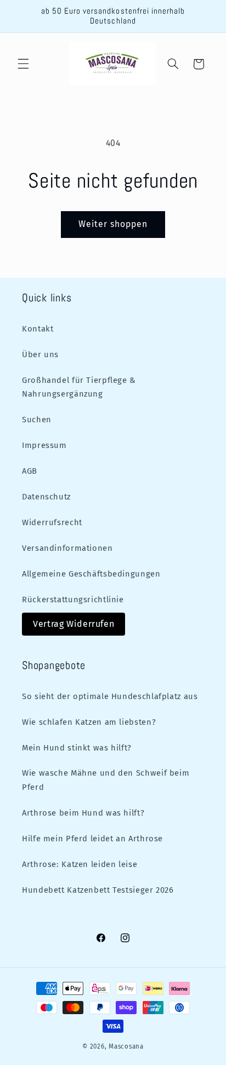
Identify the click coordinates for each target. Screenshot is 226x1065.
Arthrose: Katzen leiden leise (79, 864)
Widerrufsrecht (52, 522)
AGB (29, 471)
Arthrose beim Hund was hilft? (83, 813)
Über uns (40, 354)
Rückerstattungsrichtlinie (73, 599)
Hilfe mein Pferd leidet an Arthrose (92, 838)
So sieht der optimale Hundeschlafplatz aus (109, 696)
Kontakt (37, 329)
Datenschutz (46, 497)
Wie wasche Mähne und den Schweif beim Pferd (105, 780)
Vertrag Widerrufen (73, 624)
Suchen (37, 419)
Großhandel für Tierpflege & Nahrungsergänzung (79, 387)
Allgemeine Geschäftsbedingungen (91, 574)
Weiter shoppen (113, 224)
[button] (23, 64)
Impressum (44, 445)
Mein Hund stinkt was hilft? (77, 748)
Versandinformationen (67, 548)
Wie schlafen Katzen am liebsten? (89, 722)
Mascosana (126, 1046)
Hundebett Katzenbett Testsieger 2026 (98, 890)
